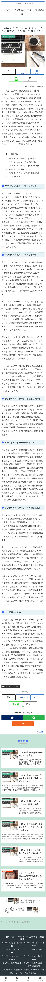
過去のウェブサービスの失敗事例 (23, 973)
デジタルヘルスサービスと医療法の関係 (23, 166)
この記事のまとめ (15, 176)
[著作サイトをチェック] (12, 717)
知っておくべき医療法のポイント (21, 169)
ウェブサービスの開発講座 (12, 970)
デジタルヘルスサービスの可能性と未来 (23, 173)
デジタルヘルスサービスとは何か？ (22, 159)
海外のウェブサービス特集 (34, 970)
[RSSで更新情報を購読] (23, 723)
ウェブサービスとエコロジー (12, 951)
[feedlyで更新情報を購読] (34, 717)
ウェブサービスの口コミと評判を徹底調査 (34, 964)
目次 (12, 154)
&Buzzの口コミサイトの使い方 (34, 944)
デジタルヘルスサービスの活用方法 (22, 162)
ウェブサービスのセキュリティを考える (12, 957)
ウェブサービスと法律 (11, 686)
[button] (30, 78)
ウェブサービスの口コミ (12, 963)
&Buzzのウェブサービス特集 (12, 944)
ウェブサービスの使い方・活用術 (34, 957)
